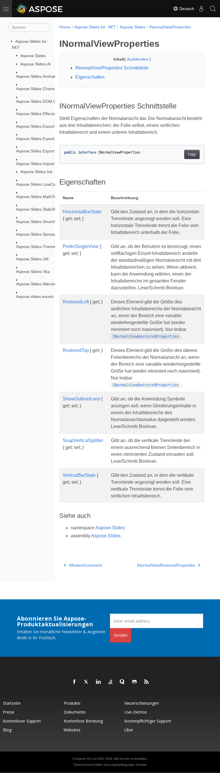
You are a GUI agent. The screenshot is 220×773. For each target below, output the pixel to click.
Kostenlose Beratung (83, 721)
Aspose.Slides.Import (35, 163)
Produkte (72, 703)
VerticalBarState (79, 475)
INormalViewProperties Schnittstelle (112, 67)
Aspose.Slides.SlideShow (39, 209)
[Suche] (213, 8)
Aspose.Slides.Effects (35, 113)
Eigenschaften (90, 77)
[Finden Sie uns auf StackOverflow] (110, 682)
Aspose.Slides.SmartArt (37, 221)
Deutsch (186, 8)
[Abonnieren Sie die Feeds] (146, 682)
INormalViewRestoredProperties (166, 565)
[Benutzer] (201, 8)
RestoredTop (76, 350)
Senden (120, 635)
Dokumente (75, 712)
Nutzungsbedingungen (119, 764)
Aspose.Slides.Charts (35, 88)
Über (128, 730)
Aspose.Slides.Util (32, 259)
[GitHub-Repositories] (134, 682)
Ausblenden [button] (138, 59)
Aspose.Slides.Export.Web (40, 138)
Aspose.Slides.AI (35, 64)
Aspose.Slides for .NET (95, 27)
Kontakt (141, 764)
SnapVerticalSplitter (83, 440)
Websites (72, 730)
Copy (192, 154)
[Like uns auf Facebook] (74, 682)
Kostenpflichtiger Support (147, 721)
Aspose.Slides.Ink (36, 171)
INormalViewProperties (170, 27)
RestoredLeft (76, 301)
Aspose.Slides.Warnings (38, 284)
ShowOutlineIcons (81, 398)
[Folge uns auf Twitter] (86, 682)
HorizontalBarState (82, 211)
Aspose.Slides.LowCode (38, 184)
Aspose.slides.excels (35, 296)
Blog (7, 730)
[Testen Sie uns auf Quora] (122, 682)
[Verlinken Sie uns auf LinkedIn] (98, 682)
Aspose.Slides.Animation (38, 76)
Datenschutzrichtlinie (88, 764)
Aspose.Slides (33, 55)
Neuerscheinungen (141, 703)
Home (64, 27)
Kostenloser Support (22, 721)
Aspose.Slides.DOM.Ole (38, 101)
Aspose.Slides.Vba (33, 271)
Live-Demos (135, 712)
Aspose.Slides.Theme (36, 246)
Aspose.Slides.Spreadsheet (41, 234)
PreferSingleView (81, 246)
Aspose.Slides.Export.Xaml (40, 151)
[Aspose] (40, 8)
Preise (8, 712)
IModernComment (85, 565)
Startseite (12, 703)
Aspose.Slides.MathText (37, 196)
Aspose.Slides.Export (35, 126)
